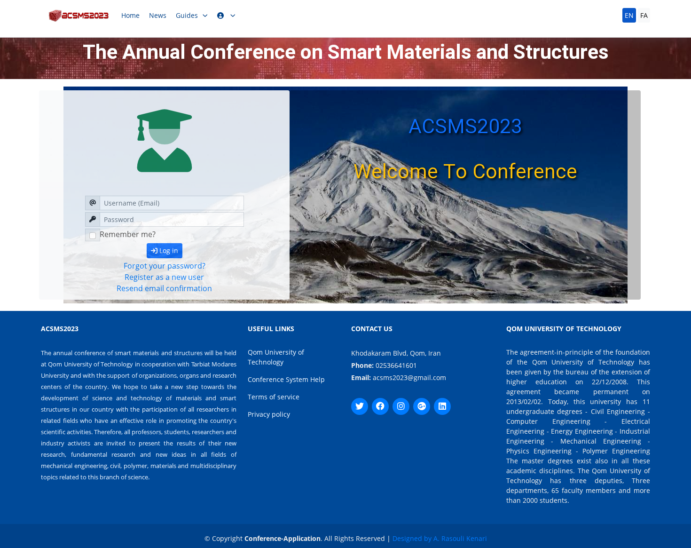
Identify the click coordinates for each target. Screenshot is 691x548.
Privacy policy (269, 414)
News (157, 15)
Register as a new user (164, 277)
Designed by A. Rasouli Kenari (440, 538)
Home (130, 15)
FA (644, 15)
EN (629, 15)
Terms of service (273, 396)
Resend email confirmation (164, 288)
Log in (167, 250)
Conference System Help (286, 379)
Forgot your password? (164, 266)
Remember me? (128, 234)
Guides (187, 15)
